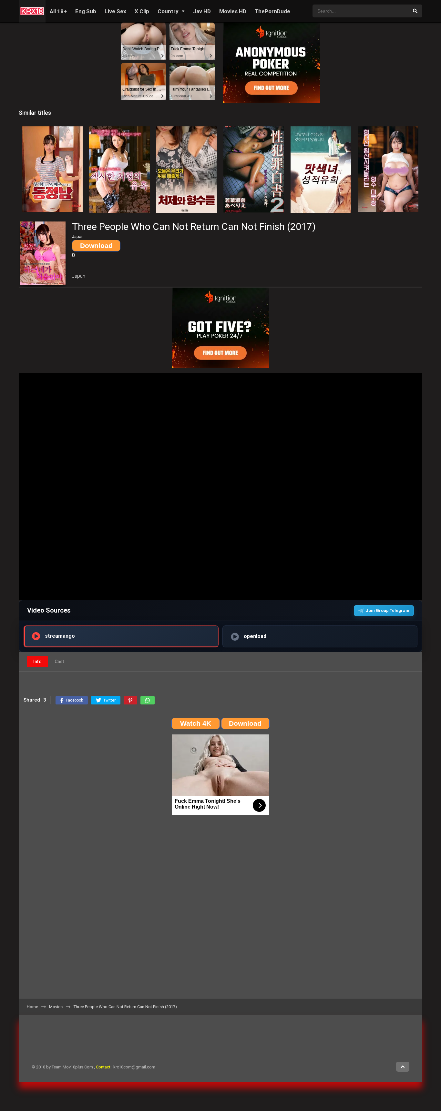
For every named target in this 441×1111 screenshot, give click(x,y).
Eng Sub (85, 11)
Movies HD (232, 11)
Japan (78, 276)
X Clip (142, 11)
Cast (59, 661)
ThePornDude (272, 11)
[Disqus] (220, 908)
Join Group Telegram (387, 610)
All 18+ (58, 11)
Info (37, 661)
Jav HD (202, 11)
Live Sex (115, 11)
